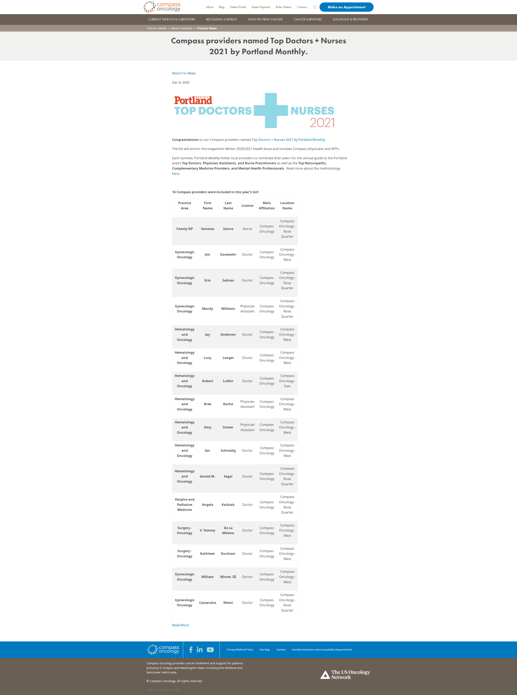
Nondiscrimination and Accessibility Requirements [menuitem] (322, 649)
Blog (221, 7)
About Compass (181, 28)
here (175, 173)
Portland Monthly (311, 139)
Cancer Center (157, 28)
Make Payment (260, 7)
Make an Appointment (346, 7)
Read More (180, 625)
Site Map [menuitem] (265, 649)
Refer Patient (283, 7)
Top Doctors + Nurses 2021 (272, 139)
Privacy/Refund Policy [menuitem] (240, 649)
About (209, 7)
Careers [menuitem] (281, 649)
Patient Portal (238, 7)
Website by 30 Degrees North (163, 689)
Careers (302, 7)
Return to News (184, 73)
